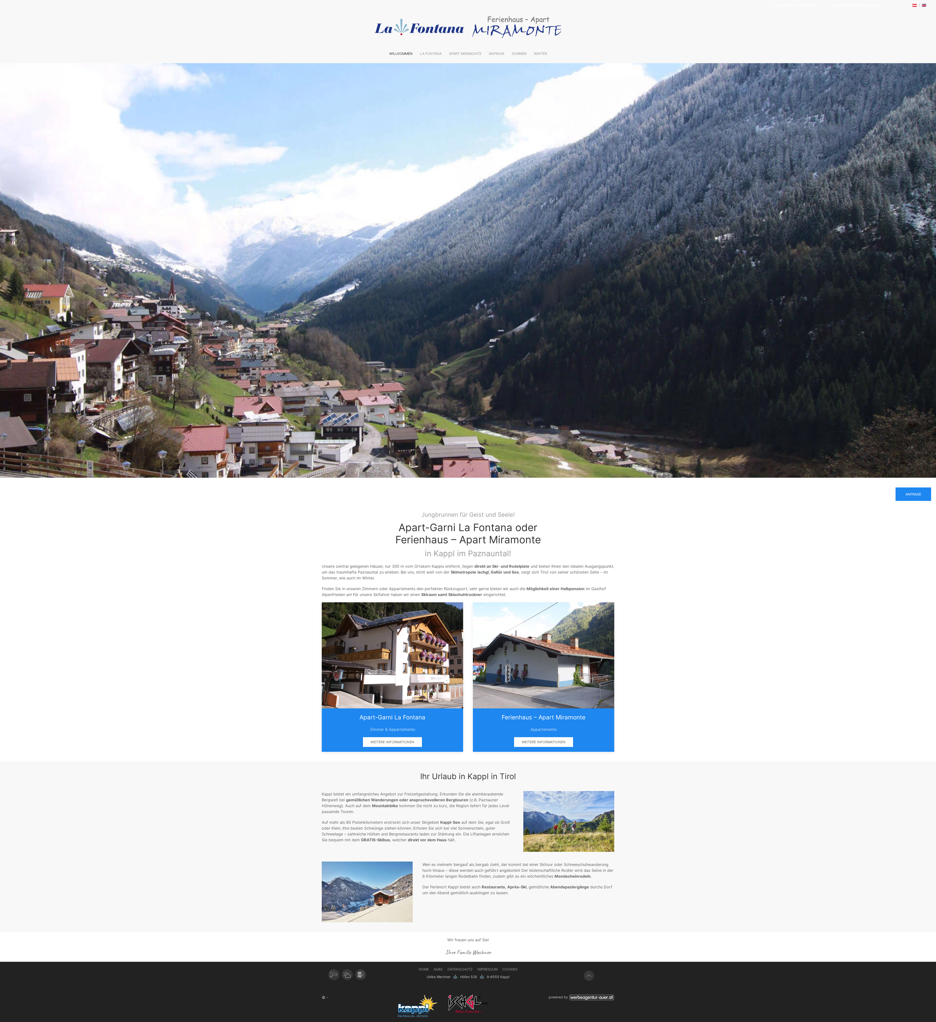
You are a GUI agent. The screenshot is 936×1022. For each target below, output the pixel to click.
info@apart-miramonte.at (857, 5)
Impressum (487, 969)
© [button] (323, 997)
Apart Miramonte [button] (465, 53)
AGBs (438, 969)
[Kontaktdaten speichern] (360, 974)
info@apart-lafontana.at (797, 5)
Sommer (519, 53)
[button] (568, 821)
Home (424, 969)
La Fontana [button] (431, 53)
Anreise (900, 5)
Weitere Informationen (392, 742)
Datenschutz (460, 969)
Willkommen (401, 53)
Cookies (509, 969)
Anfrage (496, 53)
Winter (540, 53)
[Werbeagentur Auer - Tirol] (591, 997)
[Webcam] (333, 974)
